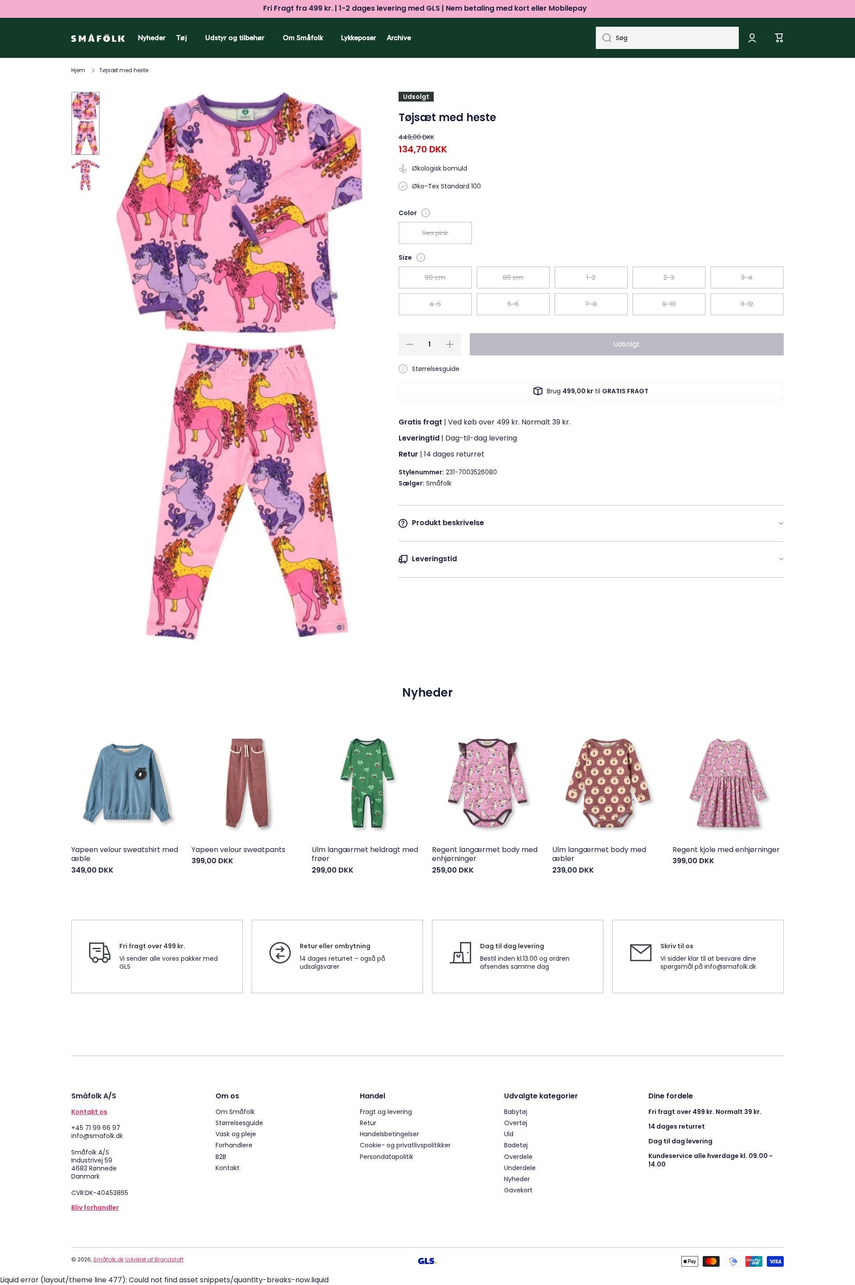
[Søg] (603, 38)
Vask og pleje (236, 1134)
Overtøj (515, 1122)
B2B (221, 1156)
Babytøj (515, 1111)
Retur (368, 1122)
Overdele (518, 1156)
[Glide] (425, 212)
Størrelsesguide (239, 1122)
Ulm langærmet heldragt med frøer (365, 854)
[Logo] (98, 38)
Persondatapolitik (386, 1156)
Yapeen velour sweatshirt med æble (124, 854)
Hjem (78, 70)
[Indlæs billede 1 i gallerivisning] (85, 123)
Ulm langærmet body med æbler (599, 854)
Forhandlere (234, 1145)
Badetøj (516, 1145)
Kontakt (228, 1167)
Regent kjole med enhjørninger (726, 850)
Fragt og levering (386, 1111)
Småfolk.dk (108, 1259)
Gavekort (518, 1190)
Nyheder (517, 1179)
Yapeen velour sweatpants (238, 850)
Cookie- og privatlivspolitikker (405, 1145)
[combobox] (667, 38)
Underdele (520, 1167)
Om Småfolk (235, 1111)
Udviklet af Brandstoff (154, 1259)
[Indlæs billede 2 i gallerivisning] (85, 175)
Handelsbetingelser (389, 1134)
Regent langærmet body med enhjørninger (484, 854)
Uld (508, 1134)
